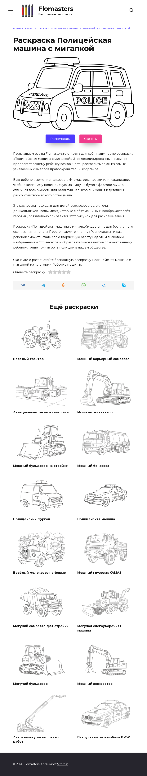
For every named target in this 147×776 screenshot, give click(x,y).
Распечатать (60, 139)
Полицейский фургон (31, 519)
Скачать (90, 139)
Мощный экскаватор (95, 412)
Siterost (62, 764)
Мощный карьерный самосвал (103, 359)
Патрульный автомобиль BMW (103, 737)
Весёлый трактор (28, 359)
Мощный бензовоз (93, 465)
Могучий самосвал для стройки (41, 626)
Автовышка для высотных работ (36, 739)
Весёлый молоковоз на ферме (39, 572)
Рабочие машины (66, 264)
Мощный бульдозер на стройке (40, 465)
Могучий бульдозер (30, 684)
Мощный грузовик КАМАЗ (99, 572)
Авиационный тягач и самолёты (41, 412)
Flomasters (55, 8)
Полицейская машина (96, 519)
